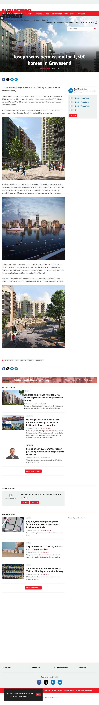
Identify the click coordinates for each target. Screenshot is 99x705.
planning (23, 360)
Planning (30, 360)
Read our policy (24, 696)
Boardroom (50, 23)
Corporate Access (72, 23)
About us (47, 691)
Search (95, 28)
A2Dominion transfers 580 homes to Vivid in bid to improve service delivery (44, 570)
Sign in (40, 75)
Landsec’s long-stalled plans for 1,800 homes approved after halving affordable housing (43, 397)
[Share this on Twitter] (8, 79)
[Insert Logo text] (17, 18)
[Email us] (59, 682)
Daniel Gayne (47, 530)
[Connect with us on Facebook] (39, 682)
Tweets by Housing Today (76, 518)
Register (84, 23)
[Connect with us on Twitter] (46, 682)
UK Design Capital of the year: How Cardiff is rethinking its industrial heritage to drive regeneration (43, 422)
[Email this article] (16, 79)
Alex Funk (43, 403)
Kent (17, 360)
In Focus (29, 416)
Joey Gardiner (46, 68)
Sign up (73, 116)
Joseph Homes (9, 360)
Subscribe (60, 23)
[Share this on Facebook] (3, 79)
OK (38, 695)
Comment (30, 445)
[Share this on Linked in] (12, 79)
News (49, 51)
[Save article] (63, 79)
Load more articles (33, 471)
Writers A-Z (36, 668)
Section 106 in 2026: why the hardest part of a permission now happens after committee (45, 451)
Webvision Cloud (54, 697)
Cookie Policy (69, 691)
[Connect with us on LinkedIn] (52, 682)
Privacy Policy (57, 691)
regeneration (39, 360)
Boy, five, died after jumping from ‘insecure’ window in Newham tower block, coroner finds (43, 524)
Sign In (91, 23)
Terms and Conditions (84, 691)
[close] (64, 75)
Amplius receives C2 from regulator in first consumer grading (44, 548)
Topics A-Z (8, 668)
